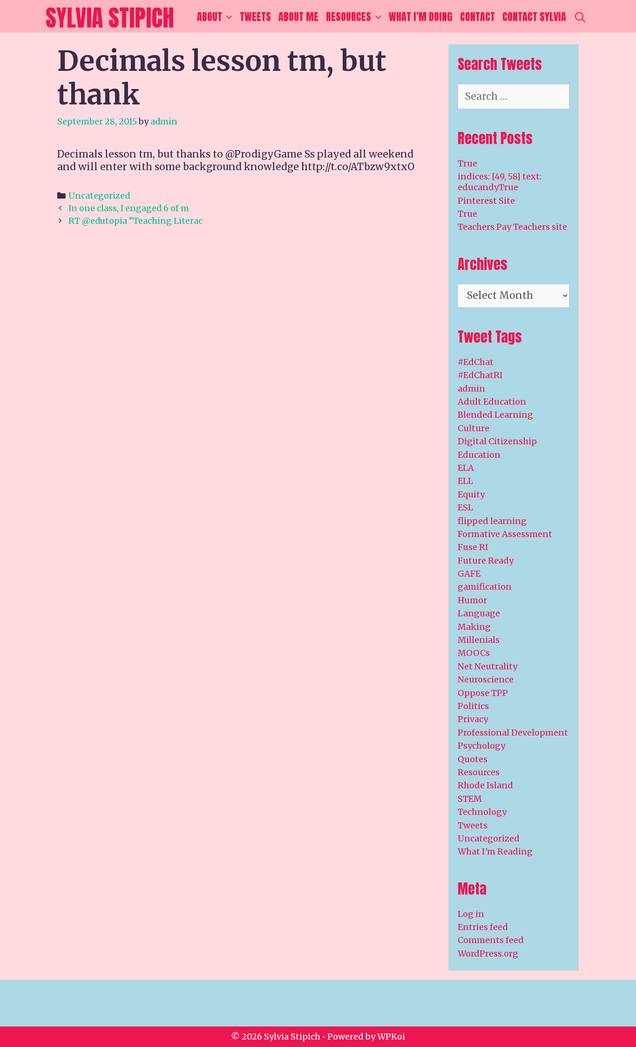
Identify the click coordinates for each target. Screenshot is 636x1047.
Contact (477, 16)
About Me (298, 16)
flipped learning (492, 521)
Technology (482, 811)
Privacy (473, 719)
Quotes (472, 759)
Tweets (255, 16)
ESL (465, 507)
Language (479, 613)
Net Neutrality (487, 666)
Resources (348, 16)
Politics (473, 706)
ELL (465, 480)
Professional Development (513, 732)
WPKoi (391, 1036)
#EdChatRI (480, 375)
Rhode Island (485, 785)
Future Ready (486, 560)
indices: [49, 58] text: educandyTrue (499, 182)
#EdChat (476, 362)
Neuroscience (486, 679)
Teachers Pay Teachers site (512, 226)
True (467, 163)
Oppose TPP (483, 693)
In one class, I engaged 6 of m (128, 208)
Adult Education (492, 401)
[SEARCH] (580, 16)
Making (474, 626)
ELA (466, 467)
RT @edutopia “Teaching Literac (135, 220)
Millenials (479, 639)
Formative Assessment (505, 534)
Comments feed (491, 940)
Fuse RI (473, 547)
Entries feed (483, 927)
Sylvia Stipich (110, 17)
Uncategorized (99, 195)
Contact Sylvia (534, 16)
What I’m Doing (421, 16)
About (209, 16)
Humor (472, 600)
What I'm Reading (495, 851)
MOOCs (474, 652)
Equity (471, 494)
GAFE (469, 573)
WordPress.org (488, 953)
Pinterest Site (486, 200)
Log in (471, 914)
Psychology (481, 745)
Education (479, 454)
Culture (473, 428)
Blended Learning (495, 414)
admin (471, 388)
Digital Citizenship (497, 441)
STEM (470, 798)
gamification (485, 586)
